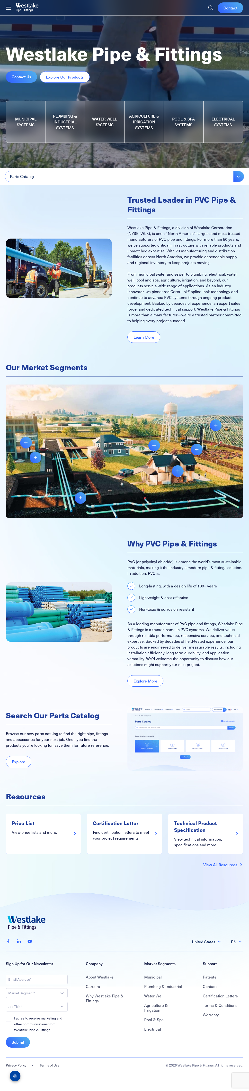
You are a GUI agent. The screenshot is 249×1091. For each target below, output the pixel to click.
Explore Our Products (65, 77)
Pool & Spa (154, 1019)
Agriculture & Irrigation (156, 1008)
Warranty (211, 1014)
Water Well (153, 995)
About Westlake (100, 976)
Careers (93, 986)
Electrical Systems (223, 121)
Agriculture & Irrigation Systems (144, 121)
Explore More (145, 680)
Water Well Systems (104, 121)
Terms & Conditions (220, 1005)
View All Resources (220, 864)
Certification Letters (220, 995)
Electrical (152, 1029)
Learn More (143, 337)
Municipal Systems (25, 121)
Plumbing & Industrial (163, 986)
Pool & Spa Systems (183, 121)
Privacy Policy (16, 1065)
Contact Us (21, 76)
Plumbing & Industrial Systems (65, 121)
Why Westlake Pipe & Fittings (105, 998)
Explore (18, 761)
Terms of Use (50, 1065)
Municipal (153, 976)
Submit (18, 1042)
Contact (230, 7)
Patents (209, 976)
